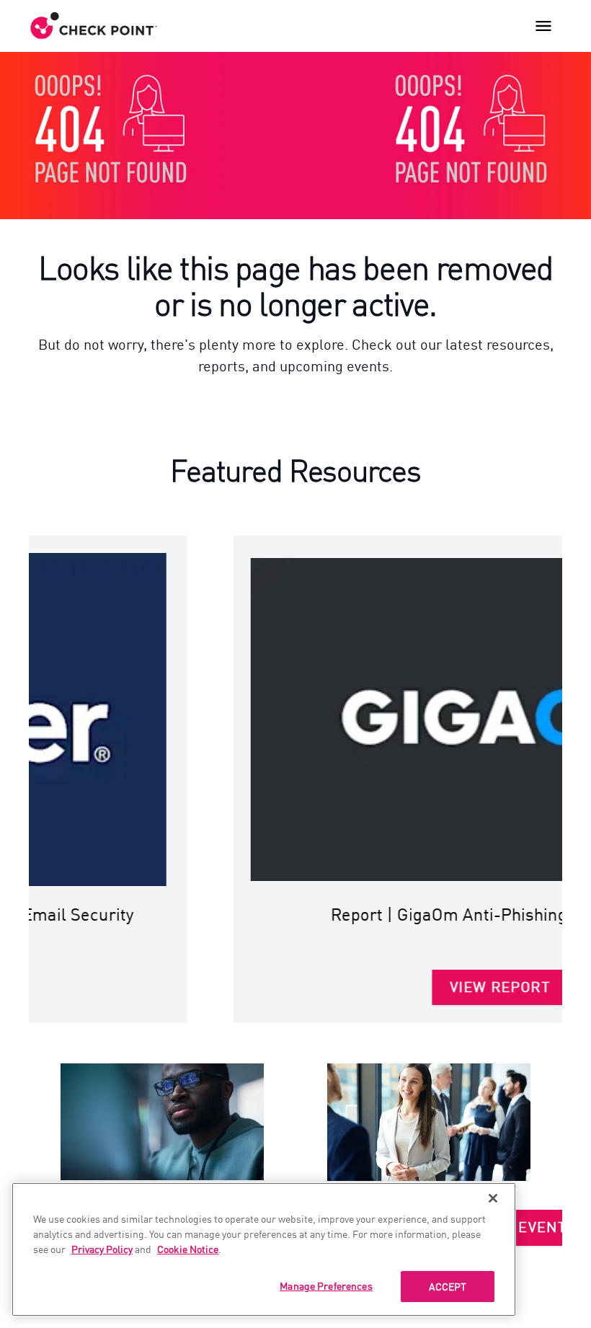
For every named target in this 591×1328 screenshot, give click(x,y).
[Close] (493, 1198)
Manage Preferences (326, 1285)
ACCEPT (448, 1286)
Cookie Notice (187, 1248)
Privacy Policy (102, 1248)
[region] (264, 1249)
